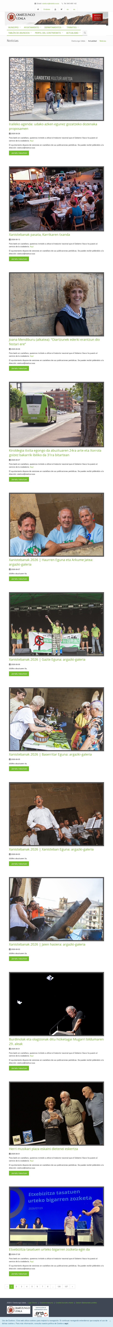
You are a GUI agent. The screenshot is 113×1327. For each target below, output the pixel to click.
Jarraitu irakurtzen (19, 153)
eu (68, 9)
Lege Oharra (32, 1302)
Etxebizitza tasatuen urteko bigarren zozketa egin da (49, 1249)
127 (66, 1286)
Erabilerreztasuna (46, 1302)
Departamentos (52, 27)
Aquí (32, 140)
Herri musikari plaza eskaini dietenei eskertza (43, 1148)
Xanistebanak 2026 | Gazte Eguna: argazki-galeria (47, 659)
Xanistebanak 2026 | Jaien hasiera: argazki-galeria (47, 944)
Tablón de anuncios (18, 32)
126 (59, 1286)
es (74, 9)
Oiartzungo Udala (78, 41)
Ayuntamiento (31, 27)
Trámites (71, 27)
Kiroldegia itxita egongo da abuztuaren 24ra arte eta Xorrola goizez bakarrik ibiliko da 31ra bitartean (55, 452)
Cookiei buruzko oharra (64, 1302)
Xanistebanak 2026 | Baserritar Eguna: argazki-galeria (50, 754)
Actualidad (72, 32)
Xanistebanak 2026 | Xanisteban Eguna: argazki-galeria (51, 849)
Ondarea (46, 9)
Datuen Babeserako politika (86, 1302)
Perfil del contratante (48, 32)
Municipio (13, 27)
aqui (66, 1323)
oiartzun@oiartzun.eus (50, 3)
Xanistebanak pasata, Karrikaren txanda (39, 234)
